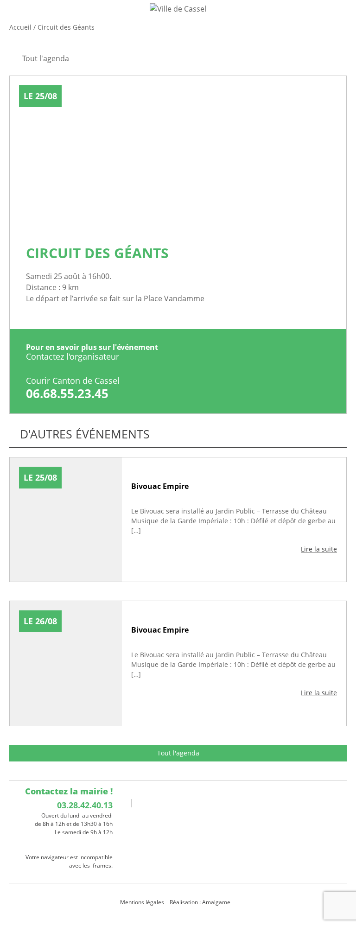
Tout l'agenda (178, 752)
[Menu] (13, 16)
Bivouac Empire (160, 486)
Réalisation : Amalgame (201, 902)
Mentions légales (142, 902)
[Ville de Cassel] (178, 8)
